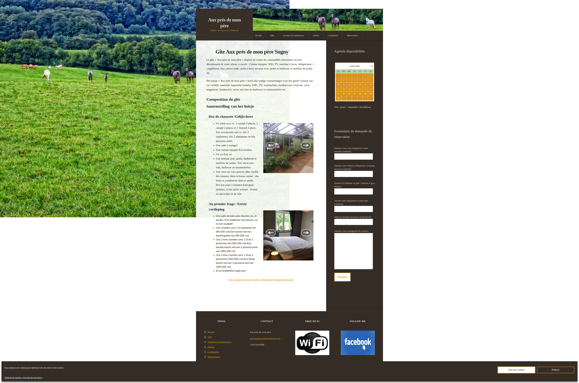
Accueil (258, 35)
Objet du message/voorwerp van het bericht (352, 217)
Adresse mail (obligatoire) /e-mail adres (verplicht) (351, 202)
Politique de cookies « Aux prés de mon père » (24, 378)
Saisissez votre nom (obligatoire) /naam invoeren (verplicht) (351, 150)
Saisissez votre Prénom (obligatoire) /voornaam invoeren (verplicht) (354, 167)
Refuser (556, 370)
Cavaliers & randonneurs (293, 35)
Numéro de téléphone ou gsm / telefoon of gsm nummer (354, 185)
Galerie (316, 35)
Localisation (333, 35)
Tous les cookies (516, 370)
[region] (288, 151)
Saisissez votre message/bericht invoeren (351, 231)
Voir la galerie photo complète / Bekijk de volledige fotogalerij (261, 280)
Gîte (272, 35)
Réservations (352, 35)
